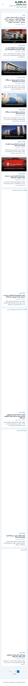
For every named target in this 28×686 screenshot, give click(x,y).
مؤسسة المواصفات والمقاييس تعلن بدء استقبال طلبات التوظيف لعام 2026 (14, 296)
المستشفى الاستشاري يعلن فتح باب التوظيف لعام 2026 (15, 144)
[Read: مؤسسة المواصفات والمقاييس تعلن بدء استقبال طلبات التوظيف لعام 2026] (13, 240)
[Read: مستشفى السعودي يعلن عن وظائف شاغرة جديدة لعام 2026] (13, 68)
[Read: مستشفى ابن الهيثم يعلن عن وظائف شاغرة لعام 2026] (13, 100)
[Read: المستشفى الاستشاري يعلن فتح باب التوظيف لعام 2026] (13, 132)
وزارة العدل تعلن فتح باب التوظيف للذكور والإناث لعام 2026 (16, 655)
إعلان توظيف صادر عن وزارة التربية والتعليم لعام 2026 (15, 536)
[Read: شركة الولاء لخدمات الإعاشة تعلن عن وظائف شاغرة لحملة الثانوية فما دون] (13, 36)
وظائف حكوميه (22, 292)
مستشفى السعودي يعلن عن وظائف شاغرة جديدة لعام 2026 (15, 80)
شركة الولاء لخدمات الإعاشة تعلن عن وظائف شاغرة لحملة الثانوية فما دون (15, 48)
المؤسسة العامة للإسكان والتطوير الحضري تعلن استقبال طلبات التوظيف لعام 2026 (14, 416)
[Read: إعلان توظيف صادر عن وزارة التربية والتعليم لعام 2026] (13, 480)
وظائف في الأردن (21, 45)
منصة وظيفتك (21, 4)
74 (9, 671)
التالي (14, 674)
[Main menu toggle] (2, 4)
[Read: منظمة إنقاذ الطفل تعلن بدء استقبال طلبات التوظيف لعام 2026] (13, 164)
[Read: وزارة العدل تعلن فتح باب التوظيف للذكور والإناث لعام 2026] (13, 599)
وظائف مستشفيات (21, 77)
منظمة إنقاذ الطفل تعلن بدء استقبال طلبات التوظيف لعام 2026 (15, 176)
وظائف (23, 15)
